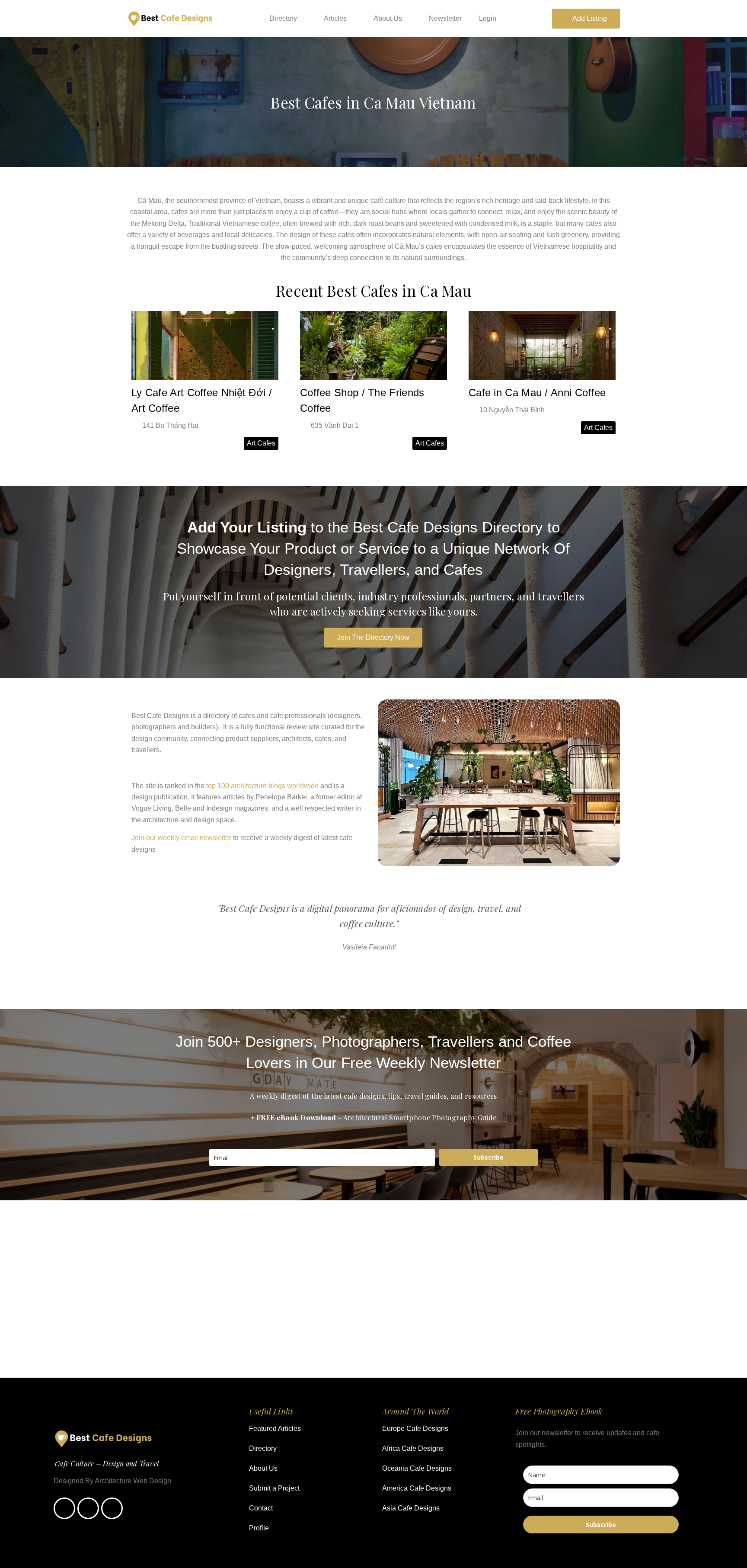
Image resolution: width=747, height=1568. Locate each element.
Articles (335, 18)
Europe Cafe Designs (415, 1428)
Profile (259, 1528)
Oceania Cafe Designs (417, 1468)
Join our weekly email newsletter (181, 837)
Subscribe (488, 1157)
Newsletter (445, 18)
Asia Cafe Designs (411, 1508)
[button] (362, 972)
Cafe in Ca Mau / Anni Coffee (537, 392)
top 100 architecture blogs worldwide (262, 785)
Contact (261, 1508)
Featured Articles (275, 1428)
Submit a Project (274, 1488)
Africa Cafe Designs (413, 1448)
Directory (283, 18)
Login (487, 18)
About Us (388, 18)
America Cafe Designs (416, 1488)
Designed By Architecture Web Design (112, 1481)
